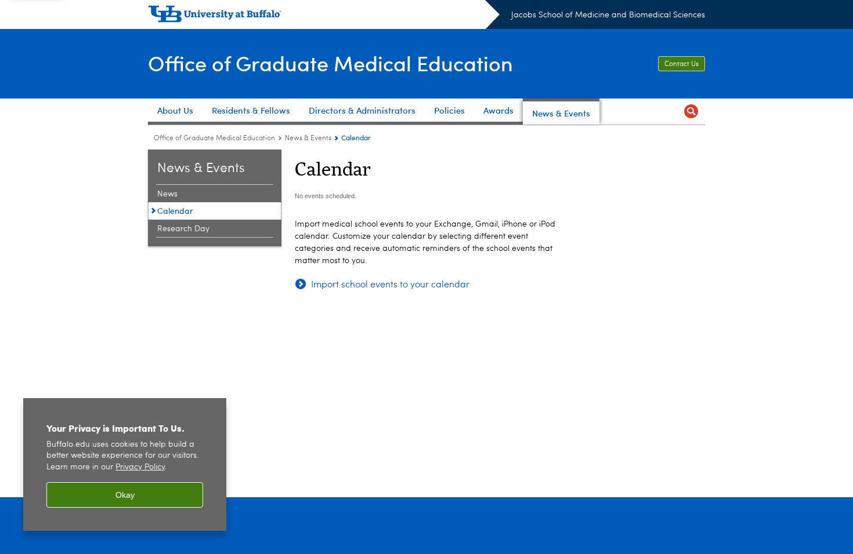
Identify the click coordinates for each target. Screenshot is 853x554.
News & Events (308, 138)
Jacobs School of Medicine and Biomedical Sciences (608, 15)
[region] (124, 464)
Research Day (183, 229)
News (167, 194)
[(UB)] (324, 16)
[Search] (691, 112)
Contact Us (681, 64)
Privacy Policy (140, 467)
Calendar (175, 210)
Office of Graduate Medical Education (330, 63)
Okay (125, 495)
